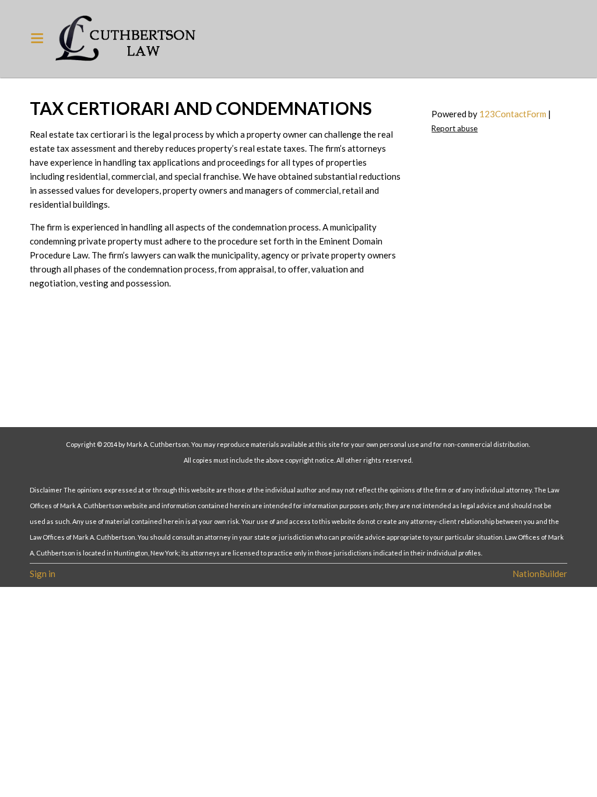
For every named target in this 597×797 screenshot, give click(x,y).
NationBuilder (539, 573)
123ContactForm (512, 114)
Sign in (42, 573)
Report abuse (454, 128)
